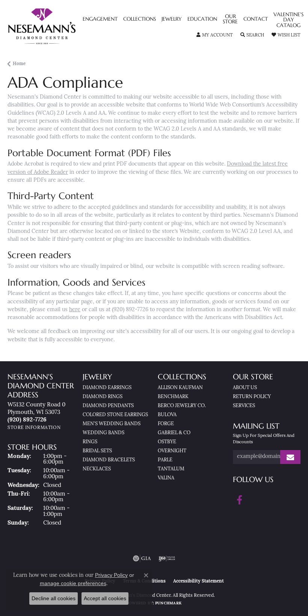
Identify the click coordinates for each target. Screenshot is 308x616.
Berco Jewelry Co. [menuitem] (182, 405)
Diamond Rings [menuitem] (102, 396)
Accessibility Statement (198, 581)
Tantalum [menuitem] (171, 469)
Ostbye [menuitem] (167, 442)
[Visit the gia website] (142, 558)
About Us (245, 387)
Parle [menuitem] (165, 460)
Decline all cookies (53, 598)
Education (202, 19)
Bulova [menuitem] (167, 414)
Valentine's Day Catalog (288, 20)
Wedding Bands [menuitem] (103, 432)
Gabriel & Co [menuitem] (174, 432)
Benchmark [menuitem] (173, 396)
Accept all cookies (105, 598)
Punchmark (168, 603)
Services (244, 405)
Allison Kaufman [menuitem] (180, 387)
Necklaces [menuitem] (97, 469)
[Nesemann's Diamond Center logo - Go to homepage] (59, 26)
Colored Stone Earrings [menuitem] (115, 414)
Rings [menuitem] (90, 442)
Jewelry (172, 19)
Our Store (230, 19)
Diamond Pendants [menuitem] (108, 405)
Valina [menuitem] (166, 478)
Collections (139, 19)
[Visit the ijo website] (167, 558)
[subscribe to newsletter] (290, 457)
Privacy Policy (111, 575)
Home (19, 64)
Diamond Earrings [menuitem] (107, 387)
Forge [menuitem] (166, 423)
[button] (214, 35)
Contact (255, 19)
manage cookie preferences (73, 583)
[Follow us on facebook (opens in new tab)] (239, 500)
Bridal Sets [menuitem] (97, 451)
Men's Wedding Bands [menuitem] (111, 423)
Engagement (100, 19)
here (74, 310)
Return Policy (252, 396)
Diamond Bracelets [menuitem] (109, 460)
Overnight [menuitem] (172, 451)
